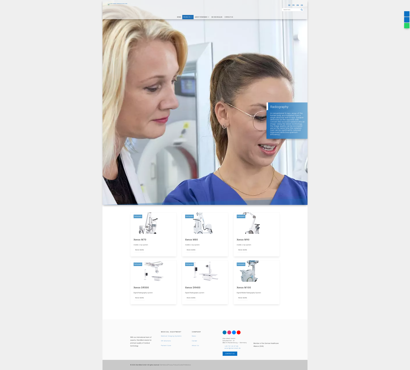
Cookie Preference (184, 365)
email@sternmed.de (233, 348)
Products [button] (186, 17)
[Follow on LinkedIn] (224, 332)
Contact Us (229, 17)
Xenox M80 (205, 234)
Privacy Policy (172, 365)
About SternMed (201, 17)
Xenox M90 (257, 234)
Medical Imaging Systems (171, 336)
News (194, 336)
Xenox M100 (257, 282)
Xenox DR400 (205, 282)
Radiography (138, 216)
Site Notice (163, 365)
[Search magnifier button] (301, 9)
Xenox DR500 (153, 282)
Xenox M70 (153, 234)
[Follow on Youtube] (239, 332)
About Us (195, 345)
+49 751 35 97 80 (231, 346)
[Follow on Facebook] (234, 332)
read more (139, 250)
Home (179, 17)
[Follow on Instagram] (229, 332)
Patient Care (166, 345)
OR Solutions (166, 341)
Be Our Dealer (217, 17)
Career (194, 341)
